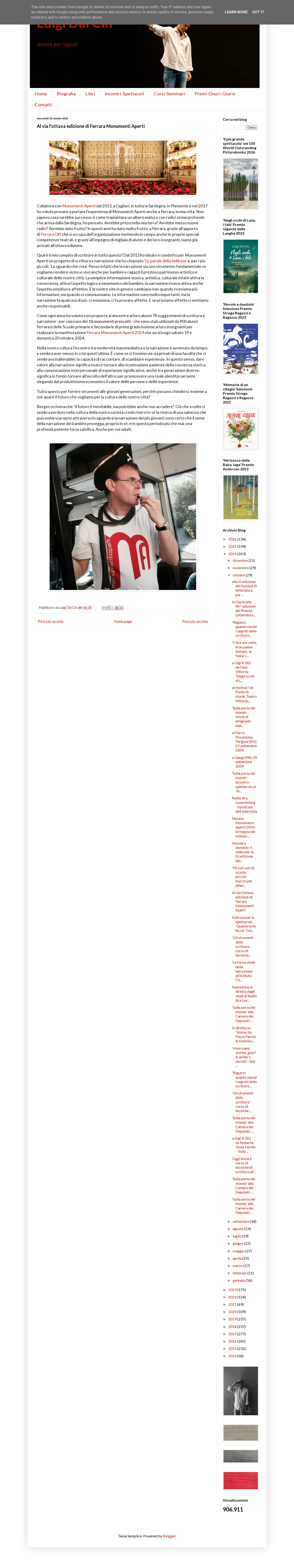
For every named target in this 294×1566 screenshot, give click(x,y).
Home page (123, 621)
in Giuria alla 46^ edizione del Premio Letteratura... (244, 608)
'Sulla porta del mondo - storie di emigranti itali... (243, 717)
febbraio (240, 1273)
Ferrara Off (51, 234)
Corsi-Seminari (169, 93)
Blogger (169, 1536)
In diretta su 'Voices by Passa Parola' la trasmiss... (244, 1034)
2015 (232, 1348)
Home (40, 93)
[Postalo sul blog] (108, 608)
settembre (241, 1221)
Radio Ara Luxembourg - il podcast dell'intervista (244, 804)
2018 (232, 1326)
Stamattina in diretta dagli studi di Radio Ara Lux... (244, 993)
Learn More (236, 12)
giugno (238, 1243)
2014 (232, 1356)
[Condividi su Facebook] (117, 608)
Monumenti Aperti (79, 205)
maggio (239, 1251)
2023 (232, 1289)
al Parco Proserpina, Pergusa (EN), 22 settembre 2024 (244, 741)
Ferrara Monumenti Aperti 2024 (115, 332)
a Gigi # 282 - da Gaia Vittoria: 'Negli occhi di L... (243, 672)
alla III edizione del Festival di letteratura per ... (244, 588)
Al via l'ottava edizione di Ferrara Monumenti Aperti (243, 901)
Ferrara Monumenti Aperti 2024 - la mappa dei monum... (244, 827)
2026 (232, 539)
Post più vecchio (195, 621)
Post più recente (50, 621)
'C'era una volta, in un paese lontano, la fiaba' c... (244, 649)
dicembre (241, 560)
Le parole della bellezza (165, 260)
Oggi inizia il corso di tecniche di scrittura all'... (244, 1165)
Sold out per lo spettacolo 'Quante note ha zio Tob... (244, 924)
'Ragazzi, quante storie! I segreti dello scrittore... (244, 629)
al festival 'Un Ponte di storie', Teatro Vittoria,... (244, 694)
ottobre (239, 575)
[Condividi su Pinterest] (121, 608)
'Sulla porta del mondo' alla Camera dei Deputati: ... (243, 1014)
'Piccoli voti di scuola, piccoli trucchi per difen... (243, 877)
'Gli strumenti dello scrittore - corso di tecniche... (242, 946)
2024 (232, 553)
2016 (232, 1341)
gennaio (239, 1280)
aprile (237, 1258)
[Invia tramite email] (104, 608)
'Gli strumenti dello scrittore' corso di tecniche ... (242, 1102)
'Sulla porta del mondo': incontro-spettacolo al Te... (244, 782)
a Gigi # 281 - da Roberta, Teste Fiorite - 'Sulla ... (243, 1145)
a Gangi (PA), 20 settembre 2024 (244, 761)
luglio (237, 1236)
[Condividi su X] (112, 608)
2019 (232, 1319)
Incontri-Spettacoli (124, 93)
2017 (232, 1334)
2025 (232, 546)
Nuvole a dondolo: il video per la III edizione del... (243, 852)
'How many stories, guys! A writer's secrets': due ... (244, 1057)
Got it (258, 12)
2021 (232, 1304)
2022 (232, 1297)
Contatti (43, 104)
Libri (90, 93)
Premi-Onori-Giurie (215, 93)
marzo (238, 1265)
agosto (238, 1228)
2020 (232, 1311)
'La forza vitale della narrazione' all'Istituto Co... (243, 971)
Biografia (66, 93)
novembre (241, 567)
